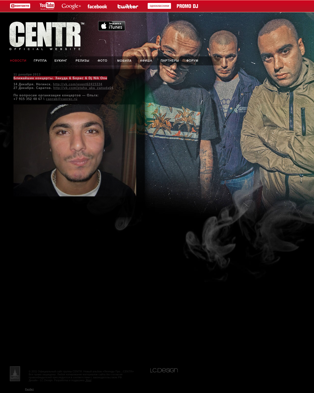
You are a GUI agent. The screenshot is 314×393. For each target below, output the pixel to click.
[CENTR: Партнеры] (170, 60)
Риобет (29, 389)
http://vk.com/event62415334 (77, 84)
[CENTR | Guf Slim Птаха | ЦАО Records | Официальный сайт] (49, 34)
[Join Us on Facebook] (98, 6)
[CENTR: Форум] (196, 60)
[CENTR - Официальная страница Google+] (71, 6)
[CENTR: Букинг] (62, 60)
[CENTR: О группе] (41, 60)
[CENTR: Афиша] (147, 60)
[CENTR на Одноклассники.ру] (158, 6)
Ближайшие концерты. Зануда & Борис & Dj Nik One (60, 78)
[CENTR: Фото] (102, 60)
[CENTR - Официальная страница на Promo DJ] (187, 6)
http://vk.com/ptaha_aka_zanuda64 (83, 88)
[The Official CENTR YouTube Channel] (46, 6)
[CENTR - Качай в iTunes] (111, 29)
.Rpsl (88, 380)
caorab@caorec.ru (62, 99)
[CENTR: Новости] (15, 60)
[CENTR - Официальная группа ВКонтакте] (19, 6)
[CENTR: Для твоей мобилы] (124, 60)
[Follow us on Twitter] (127, 6)
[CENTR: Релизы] (82, 60)
